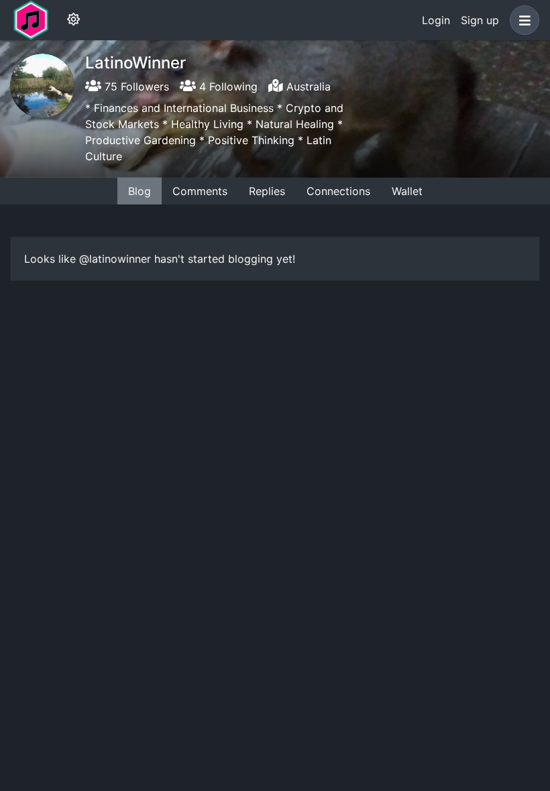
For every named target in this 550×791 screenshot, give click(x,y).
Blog (139, 191)
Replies (267, 191)
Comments (199, 191)
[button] (521, 20)
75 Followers (135, 86)
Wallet (407, 191)
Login (436, 20)
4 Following (227, 86)
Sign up (480, 20)
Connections (338, 191)
